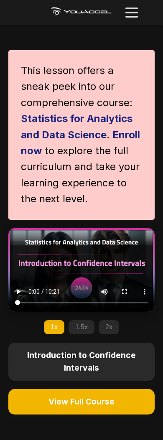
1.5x (81, 327)
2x (108, 327)
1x (54, 327)
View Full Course (81, 402)
